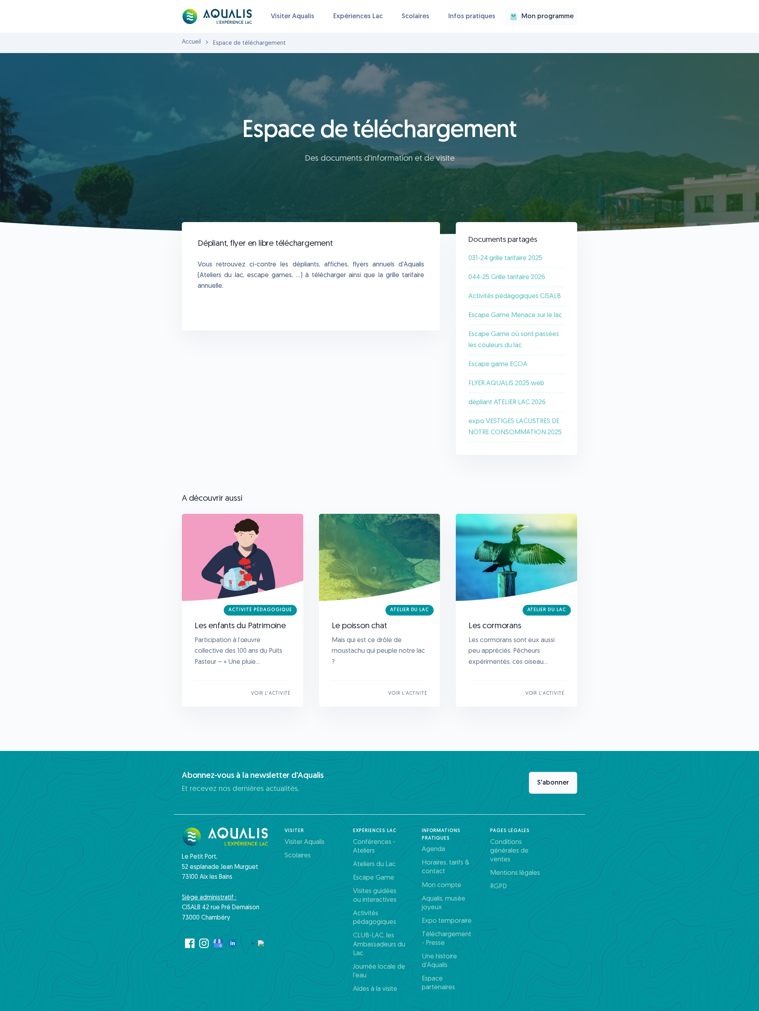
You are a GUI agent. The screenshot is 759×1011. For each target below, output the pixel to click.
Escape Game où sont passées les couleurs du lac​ (513, 339)
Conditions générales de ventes (509, 851)
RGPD (498, 886)
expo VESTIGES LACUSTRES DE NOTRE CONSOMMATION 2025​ (515, 426)
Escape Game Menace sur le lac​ (515, 315)
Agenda (433, 849)
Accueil (191, 42)
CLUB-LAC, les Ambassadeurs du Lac (379, 944)
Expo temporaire (447, 921)
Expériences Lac (358, 16)
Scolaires (415, 16)
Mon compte (441, 885)
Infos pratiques (471, 16)
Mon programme (547, 16)
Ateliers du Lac (374, 864)
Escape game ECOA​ (497, 364)
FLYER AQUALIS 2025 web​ (506, 383)
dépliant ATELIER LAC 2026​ (507, 402)
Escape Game (373, 877)
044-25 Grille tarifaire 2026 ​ (507, 277)
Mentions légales (515, 873)
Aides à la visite (375, 989)
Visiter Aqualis (292, 16)
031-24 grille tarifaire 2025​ (505, 258)
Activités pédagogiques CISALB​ (514, 296)
